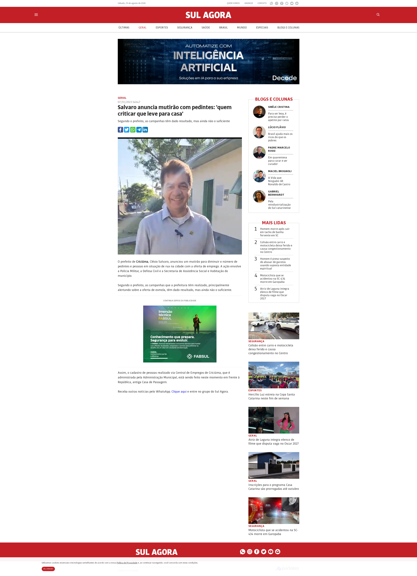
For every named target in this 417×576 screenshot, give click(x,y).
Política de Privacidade (127, 563)
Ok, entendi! (48, 569)
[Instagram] (276, 4)
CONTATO (262, 3)
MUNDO (242, 27)
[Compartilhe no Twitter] (126, 130)
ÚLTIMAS (123, 27)
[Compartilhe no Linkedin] (145, 130)
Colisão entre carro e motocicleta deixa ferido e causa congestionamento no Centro (276, 247)
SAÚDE (206, 27)
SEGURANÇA (184, 27)
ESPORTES (162, 27)
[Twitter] (286, 4)
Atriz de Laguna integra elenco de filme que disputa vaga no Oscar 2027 (274, 293)
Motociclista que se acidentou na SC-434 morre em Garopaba (272, 278)
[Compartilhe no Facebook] (120, 130)
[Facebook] (281, 4)
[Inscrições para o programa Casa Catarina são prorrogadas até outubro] (273, 465)
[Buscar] (378, 14)
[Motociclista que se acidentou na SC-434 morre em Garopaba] (273, 510)
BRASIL (223, 27)
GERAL (142, 27)
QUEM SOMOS (233, 3)
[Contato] (297, 4)
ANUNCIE (248, 3)
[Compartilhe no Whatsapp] (133, 130)
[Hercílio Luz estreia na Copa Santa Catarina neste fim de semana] (273, 375)
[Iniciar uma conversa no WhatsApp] (271, 4)
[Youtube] (292, 4)
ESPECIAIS (262, 27)
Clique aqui (179, 391)
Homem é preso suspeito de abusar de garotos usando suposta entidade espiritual (275, 263)
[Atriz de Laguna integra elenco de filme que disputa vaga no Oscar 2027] (273, 420)
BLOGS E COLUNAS (288, 27)
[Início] (208, 17)
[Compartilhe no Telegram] (139, 130)
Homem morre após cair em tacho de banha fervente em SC (275, 232)
